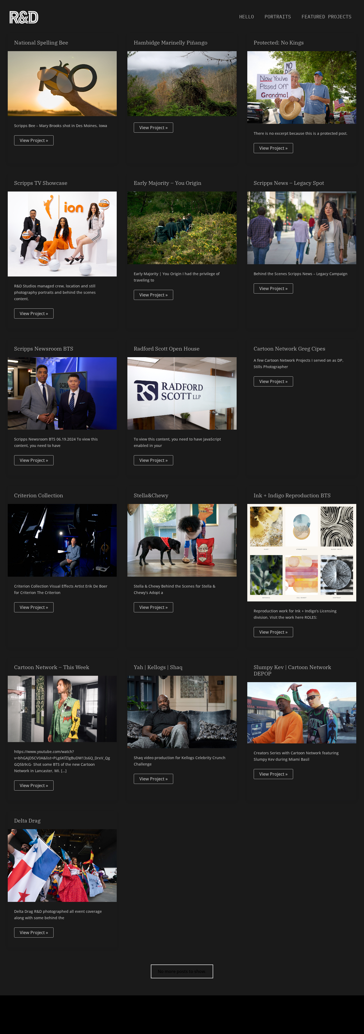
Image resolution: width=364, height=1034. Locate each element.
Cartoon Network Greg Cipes (289, 348)
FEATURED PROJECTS (326, 17)
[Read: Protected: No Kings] (301, 87)
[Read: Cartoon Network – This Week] (62, 708)
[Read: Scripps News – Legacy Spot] (301, 227)
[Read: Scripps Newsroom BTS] (62, 393)
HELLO (246, 17)
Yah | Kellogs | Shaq (158, 667)
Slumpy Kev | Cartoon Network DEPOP (292, 670)
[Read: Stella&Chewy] (181, 540)
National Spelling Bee (41, 42)
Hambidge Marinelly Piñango (170, 42)
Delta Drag (27, 820)
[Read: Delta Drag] (62, 865)
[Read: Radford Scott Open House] (181, 393)
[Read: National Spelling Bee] (62, 83)
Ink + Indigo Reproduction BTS (292, 495)
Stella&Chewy (151, 495)
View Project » (33, 139)
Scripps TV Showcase (40, 182)
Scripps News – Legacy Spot (289, 182)
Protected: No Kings (279, 42)
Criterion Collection (38, 495)
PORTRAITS (278, 17)
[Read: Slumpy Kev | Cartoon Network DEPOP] (301, 712)
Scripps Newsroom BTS (43, 348)
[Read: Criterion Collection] (62, 540)
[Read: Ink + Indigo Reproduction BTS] (301, 552)
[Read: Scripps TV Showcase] (62, 234)
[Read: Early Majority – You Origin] (181, 227)
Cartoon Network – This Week (51, 667)
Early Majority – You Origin (167, 182)
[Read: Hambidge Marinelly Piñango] (181, 83)
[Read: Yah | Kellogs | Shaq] (181, 711)
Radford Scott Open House (167, 348)
